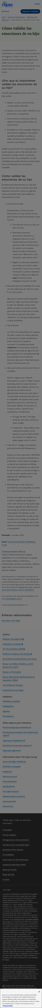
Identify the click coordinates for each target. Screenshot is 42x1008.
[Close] (39, 991)
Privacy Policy (8, 1006)
